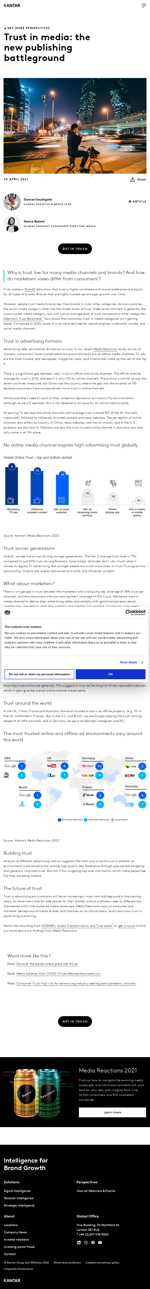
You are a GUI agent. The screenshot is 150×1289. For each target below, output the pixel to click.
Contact (9, 1254)
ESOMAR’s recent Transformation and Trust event (77, 926)
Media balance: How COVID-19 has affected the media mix (58, 973)
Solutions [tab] (11, 1182)
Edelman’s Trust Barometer (23, 318)
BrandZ (30, 289)
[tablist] (75, 1217)
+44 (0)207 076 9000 (94, 1234)
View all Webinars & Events (96, 1191)
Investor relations (16, 1239)
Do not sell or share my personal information (39, 674)
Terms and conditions (67, 1262)
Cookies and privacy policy (102, 1262)
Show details (129, 662)
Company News (15, 1232)
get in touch (127, 926)
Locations (11, 1225)
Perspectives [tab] (87, 1182)
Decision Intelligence (18, 1198)
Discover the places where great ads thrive (47, 964)
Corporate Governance (18, 1269)
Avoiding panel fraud (19, 1247)
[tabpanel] (38, 1198)
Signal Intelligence (17, 1191)
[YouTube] (79, 1243)
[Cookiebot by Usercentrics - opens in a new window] (128, 612)
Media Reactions (105, 349)
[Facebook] (93, 1243)
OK (110, 674)
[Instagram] (86, 1243)
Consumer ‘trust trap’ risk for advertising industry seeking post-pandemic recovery (76, 983)
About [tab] (9, 1216)
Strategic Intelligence (19, 1205)
